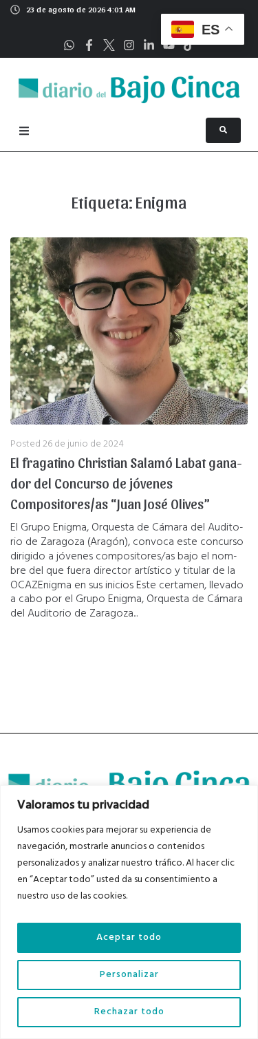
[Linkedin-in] (149, 45)
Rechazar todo (129, 1012)
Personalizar (129, 975)
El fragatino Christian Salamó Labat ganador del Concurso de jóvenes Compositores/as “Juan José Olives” (126, 483)
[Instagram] (129, 45)
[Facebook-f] (89, 45)
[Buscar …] (223, 130)
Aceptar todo (129, 937)
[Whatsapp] (69, 45)
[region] (129, 912)
